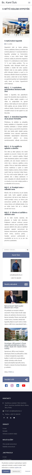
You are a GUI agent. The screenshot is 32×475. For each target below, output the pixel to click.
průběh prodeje (7, 459)
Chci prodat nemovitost (10, 444)
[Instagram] (12, 386)
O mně (4, 428)
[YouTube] (24, 386)
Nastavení (27, 471)
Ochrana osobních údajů (10, 434)
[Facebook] (6, 386)
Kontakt (5, 431)
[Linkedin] (18, 386)
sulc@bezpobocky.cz (15, 411)
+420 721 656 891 (15, 414)
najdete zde (17, 467)
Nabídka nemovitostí (9, 446)
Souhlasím (6, 471)
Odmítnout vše (16, 471)
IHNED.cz (11, 372)
